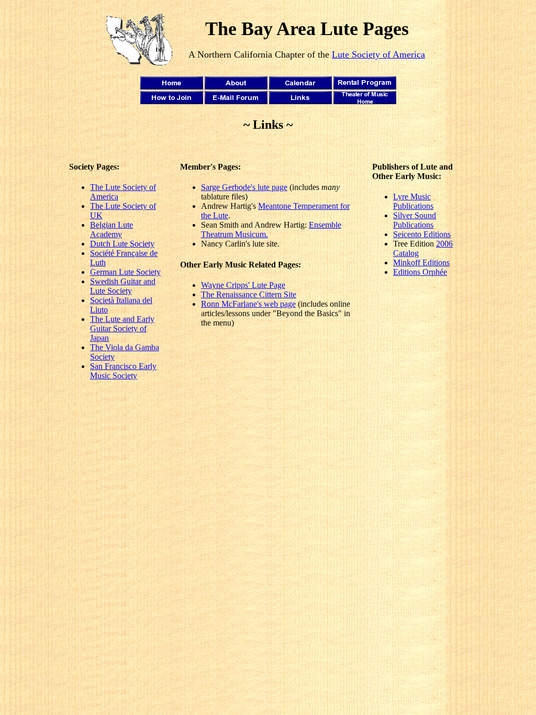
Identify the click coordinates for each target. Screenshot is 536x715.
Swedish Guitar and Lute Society (122, 286)
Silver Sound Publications (414, 220)
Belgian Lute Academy (111, 229)
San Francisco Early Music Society (123, 371)
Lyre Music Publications (413, 201)
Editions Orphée (420, 271)
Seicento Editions (422, 234)
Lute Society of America (378, 54)
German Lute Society (125, 271)
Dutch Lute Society (122, 243)
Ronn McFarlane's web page (248, 303)
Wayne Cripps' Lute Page (243, 285)
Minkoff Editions (421, 262)
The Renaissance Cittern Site (248, 294)
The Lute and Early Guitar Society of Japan (122, 328)
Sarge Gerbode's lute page (244, 187)
